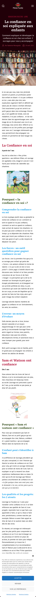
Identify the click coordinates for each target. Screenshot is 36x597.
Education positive (15, 16)
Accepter (18, 578)
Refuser (18, 584)
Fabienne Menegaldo (14, 45)
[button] (33, 556)
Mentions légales (11, 594)
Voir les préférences (18, 589)
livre (26, 16)
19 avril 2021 (29, 45)
